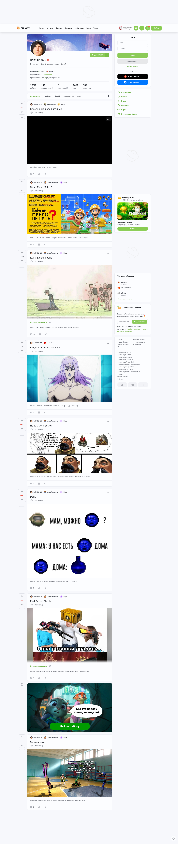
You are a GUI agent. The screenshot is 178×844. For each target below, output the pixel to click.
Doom (68, 581)
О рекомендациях (139, 342)
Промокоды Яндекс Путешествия (128, 364)
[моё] (57, 96)
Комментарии (68, 96)
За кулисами (37, 742)
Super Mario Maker (58, 238)
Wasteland (68, 328)
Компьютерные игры (43, 238)
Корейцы (33, 167)
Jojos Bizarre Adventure (51, 406)
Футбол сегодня (122, 376)
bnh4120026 (38, 104)
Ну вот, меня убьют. (41, 425)
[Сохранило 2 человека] (39, 678)
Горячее (41, 28)
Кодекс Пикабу (122, 342)
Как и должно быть (41, 257)
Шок (44, 167)
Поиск (79, 96)
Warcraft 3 (79, 477)
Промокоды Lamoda (124, 355)
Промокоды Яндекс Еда (125, 367)
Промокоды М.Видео (124, 357)
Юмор (49, 167)
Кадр (68, 406)
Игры (32, 238)
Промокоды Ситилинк (125, 369)
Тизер (63, 406)
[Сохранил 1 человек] (39, 588)
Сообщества (79, 28)
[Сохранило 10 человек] (40, 334)
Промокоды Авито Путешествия (128, 372)
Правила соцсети (139, 340)
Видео (55, 167)
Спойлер (75, 406)
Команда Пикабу (123, 344)
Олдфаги (39, 581)
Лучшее (50, 28)
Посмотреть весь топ (125, 299)
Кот (39, 167)
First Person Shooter (41, 601)
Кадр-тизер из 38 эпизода (45, 347)
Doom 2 (74, 581)
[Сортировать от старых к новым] (108, 96)
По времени (35, 96)
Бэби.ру (120, 379)
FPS (76, 671)
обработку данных (133, 329)
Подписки (68, 28)
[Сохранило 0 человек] (39, 174)
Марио (69, 238)
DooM (33, 496)
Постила (120, 374)
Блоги (88, 28)
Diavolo (32, 406)
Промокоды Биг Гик (124, 352)
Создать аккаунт (133, 61)
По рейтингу (48, 96)
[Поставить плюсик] (22, 103)
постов (48, 75)
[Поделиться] (45, 174)
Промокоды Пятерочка (125, 359)
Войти (156, 28)
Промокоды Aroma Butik (125, 362)
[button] (52, 88)
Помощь (120, 340)
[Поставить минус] (22, 112)
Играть (132, 229)
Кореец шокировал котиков (46, 109)
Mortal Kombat (80, 800)
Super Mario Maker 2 (41, 187)
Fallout (60, 328)
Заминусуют (83, 238)
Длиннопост (84, 671)
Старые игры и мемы (38, 477)
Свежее (59, 28)
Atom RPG (76, 328)
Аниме (39, 406)
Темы (95, 28)
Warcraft (87, 477)
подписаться (139, 322)
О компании (137, 344)
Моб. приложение (123, 347)
